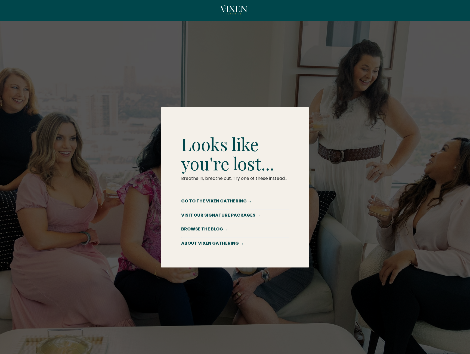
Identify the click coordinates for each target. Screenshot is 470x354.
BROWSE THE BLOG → (204, 229)
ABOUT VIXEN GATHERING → (212, 243)
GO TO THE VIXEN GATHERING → (216, 201)
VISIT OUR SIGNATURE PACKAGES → (221, 215)
